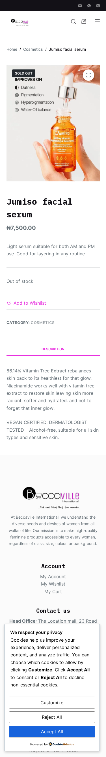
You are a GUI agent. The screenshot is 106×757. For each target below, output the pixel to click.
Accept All (52, 731)
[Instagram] (98, 5)
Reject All (52, 717)
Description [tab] (53, 349)
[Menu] (97, 21)
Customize (51, 702)
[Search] (73, 21)
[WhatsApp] (89, 5)
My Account (53, 576)
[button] (26, 303)
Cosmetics (43, 322)
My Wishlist (53, 584)
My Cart (53, 591)
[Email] (80, 5)
